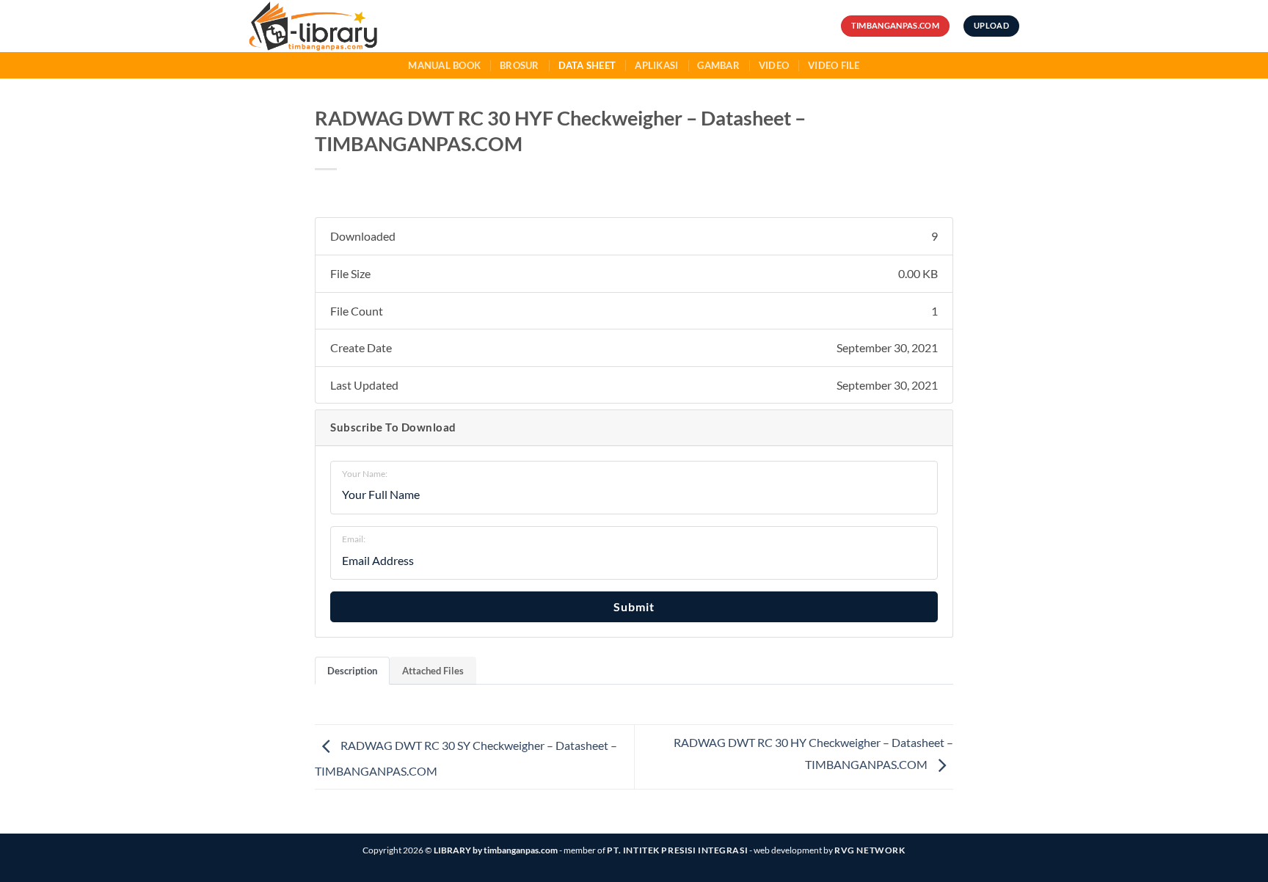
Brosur (519, 65)
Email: (353, 538)
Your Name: (364, 473)
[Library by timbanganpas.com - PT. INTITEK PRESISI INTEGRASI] (339, 26)
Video (774, 65)
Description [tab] (352, 671)
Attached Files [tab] (433, 671)
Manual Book (444, 65)
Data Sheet (587, 65)
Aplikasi (656, 65)
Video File (834, 65)
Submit (634, 606)
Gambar (718, 65)
